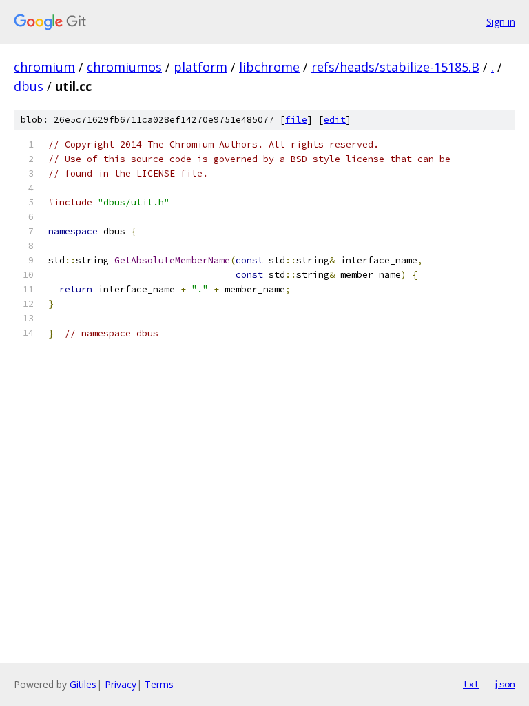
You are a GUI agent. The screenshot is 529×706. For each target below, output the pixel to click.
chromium (44, 67)
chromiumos (124, 67)
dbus (28, 86)
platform (200, 67)
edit (335, 119)
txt (471, 684)
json (504, 684)
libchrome (269, 67)
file (296, 119)
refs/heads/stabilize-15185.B (395, 67)
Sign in (500, 21)
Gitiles (83, 684)
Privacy (120, 684)
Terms (159, 684)
